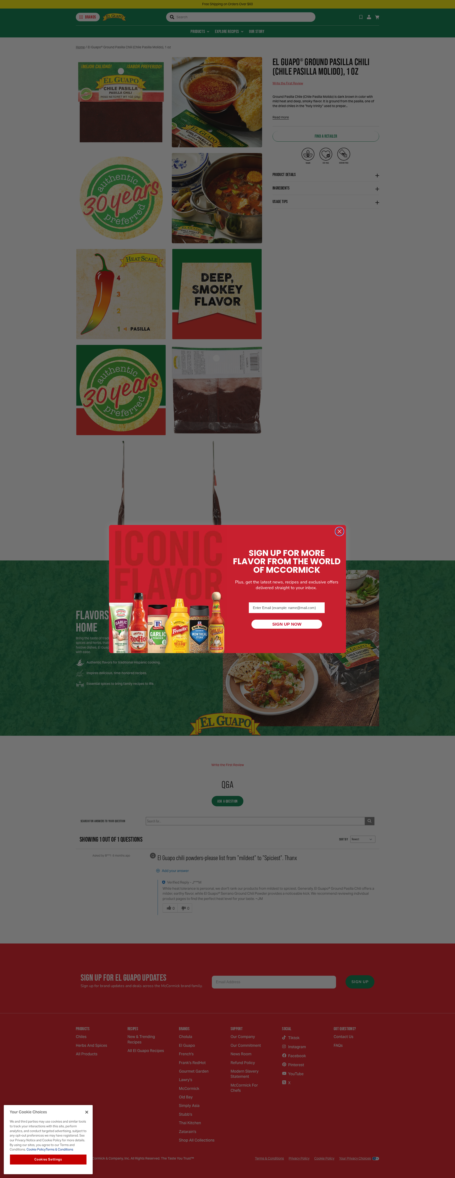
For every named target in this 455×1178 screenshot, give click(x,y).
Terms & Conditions (59, 1149)
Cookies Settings (48, 1159)
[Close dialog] (339, 531)
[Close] (87, 1112)
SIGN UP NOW (286, 624)
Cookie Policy (36, 1149)
